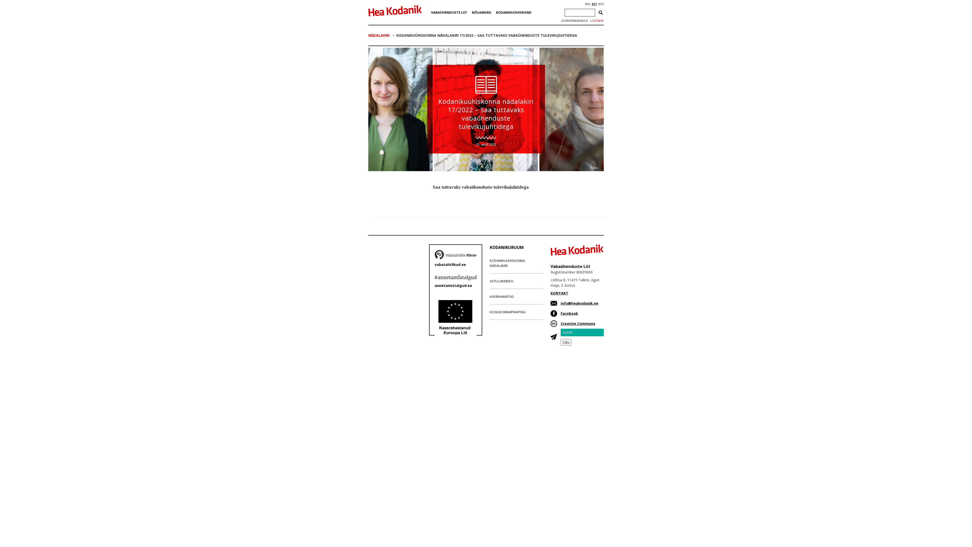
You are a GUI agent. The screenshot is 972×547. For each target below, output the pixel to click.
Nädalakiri (379, 35)
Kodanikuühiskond (514, 12)
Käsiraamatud (502, 296)
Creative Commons (578, 323)
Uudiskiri (597, 21)
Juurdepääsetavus (574, 21)
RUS (601, 4)
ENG (588, 4)
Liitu (566, 342)
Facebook (569, 313)
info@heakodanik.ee (579, 303)
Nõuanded (481, 12)
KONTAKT (559, 293)
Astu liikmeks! (501, 281)
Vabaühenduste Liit (449, 12)
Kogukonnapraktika (507, 312)
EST (594, 4)
